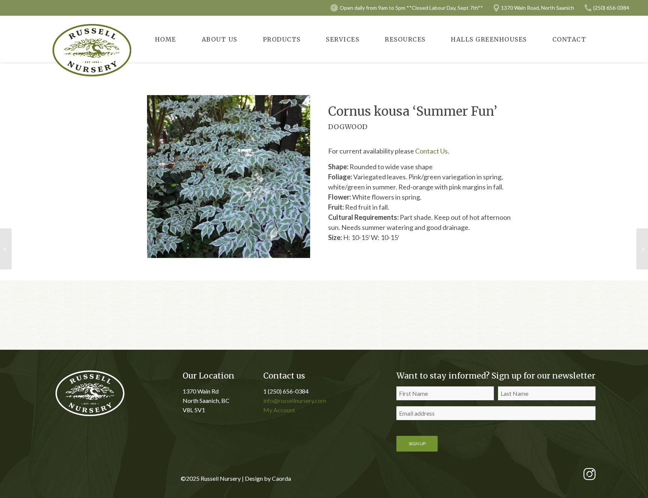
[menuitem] (165, 39)
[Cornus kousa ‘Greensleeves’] (6, 249)
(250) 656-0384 (611, 7)
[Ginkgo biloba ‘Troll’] (642, 249)
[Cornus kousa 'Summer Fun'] (228, 176)
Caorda (281, 478)
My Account (279, 409)
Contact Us (431, 151)
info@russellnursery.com (294, 400)
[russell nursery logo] (91, 50)
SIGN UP (417, 443)
